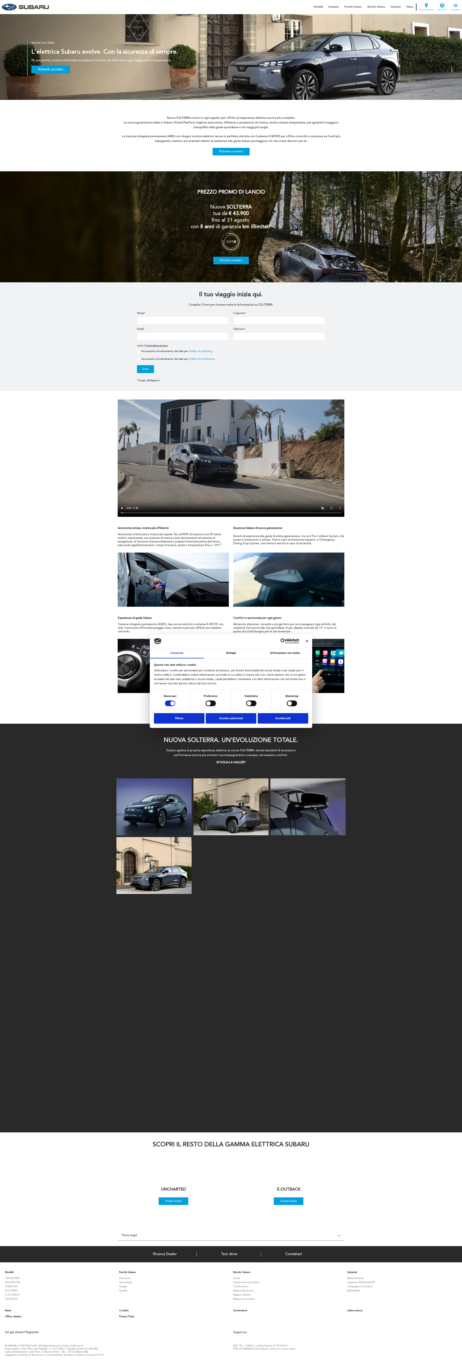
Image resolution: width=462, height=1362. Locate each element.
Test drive (442, 10)
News (409, 7)
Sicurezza (124, 1278)
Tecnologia (125, 1282)
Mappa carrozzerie (244, 1299)
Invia (145, 369)
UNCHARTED (12, 1282)
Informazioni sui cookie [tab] (285, 653)
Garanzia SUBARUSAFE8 (361, 1282)
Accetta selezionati (231, 718)
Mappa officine (241, 1295)
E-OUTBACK (12, 1295)
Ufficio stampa (13, 1316)
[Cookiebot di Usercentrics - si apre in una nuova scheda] (283, 641)
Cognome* (239, 313)
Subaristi (396, 7)
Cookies (123, 1310)
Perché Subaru (353, 7)
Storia (236, 1278)
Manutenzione (355, 1278)
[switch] (211, 703)
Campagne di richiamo (360, 1286)
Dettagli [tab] (231, 653)
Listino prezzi (354, 1310)
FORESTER (11, 1286)
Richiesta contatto (231, 151)
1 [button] (250, 217)
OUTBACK (11, 1299)
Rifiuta (179, 718)
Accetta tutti (283, 718)
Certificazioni (240, 1286)
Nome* (141, 313)
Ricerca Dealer (426, 10)
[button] (270, 224)
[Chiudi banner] (307, 641)
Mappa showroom (243, 1290)
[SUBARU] (24, 7)
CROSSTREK (12, 1278)
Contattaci (456, 10)
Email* (140, 329)
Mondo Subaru (376, 7)
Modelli (318, 7)
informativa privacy (156, 345)
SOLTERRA (11, 1290)
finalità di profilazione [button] (202, 359)
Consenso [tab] (176, 653)
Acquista (333, 7)
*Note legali (129, 1235)
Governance (240, 1310)
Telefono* (239, 329)
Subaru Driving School (246, 1282)
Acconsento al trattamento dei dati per (176, 351)
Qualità (123, 1290)
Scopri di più (173, 1201)
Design (123, 1286)
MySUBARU (353, 1290)
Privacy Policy (126, 1316)
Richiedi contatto (50, 69)
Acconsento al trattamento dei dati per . (178, 359)
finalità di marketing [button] (200, 351)
